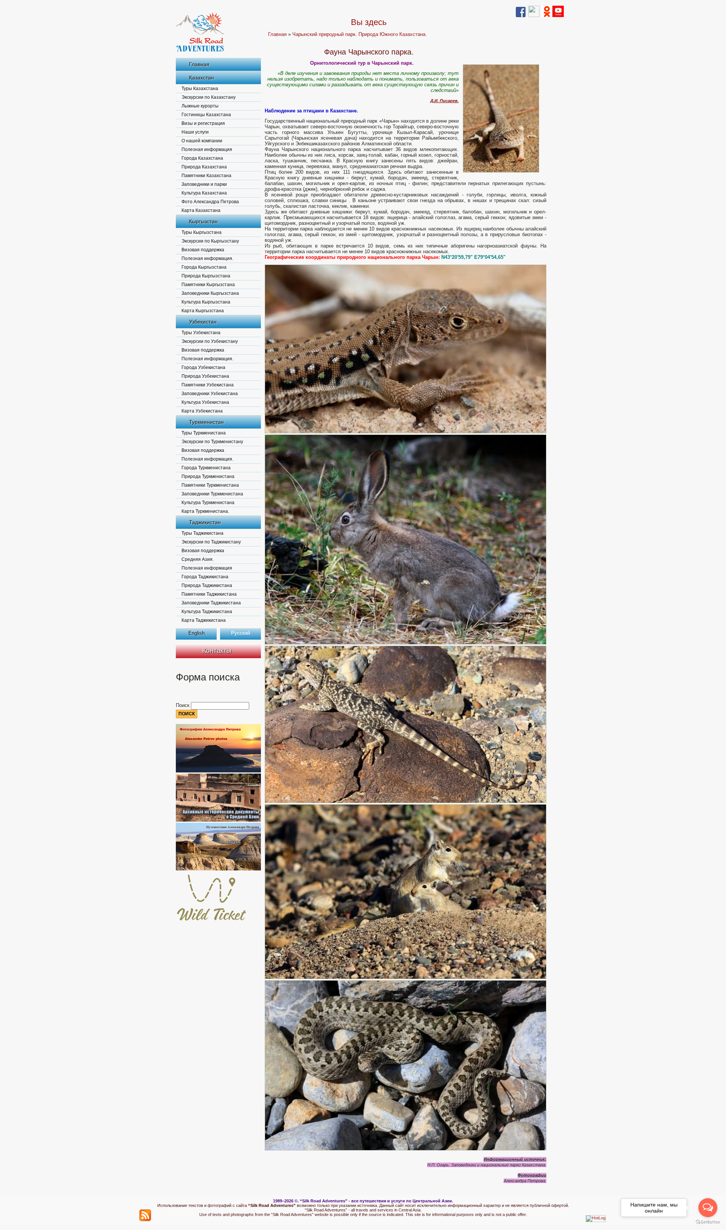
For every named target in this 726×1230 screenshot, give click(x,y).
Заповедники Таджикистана (211, 603)
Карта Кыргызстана (203, 310)
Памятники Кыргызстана (208, 284)
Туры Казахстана (200, 88)
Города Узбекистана (203, 367)
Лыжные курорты (200, 106)
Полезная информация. (207, 258)
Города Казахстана (202, 158)
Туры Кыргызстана (202, 232)
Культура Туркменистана (208, 502)
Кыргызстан (203, 221)
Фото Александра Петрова (210, 201)
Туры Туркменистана (204, 433)
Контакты (216, 650)
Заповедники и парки (204, 184)
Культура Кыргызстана (206, 302)
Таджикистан (205, 522)
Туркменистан (206, 422)
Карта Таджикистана (204, 620)
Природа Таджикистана (207, 585)
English (196, 633)
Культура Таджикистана (207, 611)
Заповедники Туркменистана (212, 494)
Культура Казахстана (204, 193)
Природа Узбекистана (205, 376)
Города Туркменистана (206, 467)
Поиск (183, 705)
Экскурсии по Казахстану (209, 97)
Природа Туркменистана (208, 476)
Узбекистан (203, 322)
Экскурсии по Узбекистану (210, 341)
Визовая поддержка (203, 249)
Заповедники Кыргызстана (210, 293)
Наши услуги (195, 132)
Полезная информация (207, 149)
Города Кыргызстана (204, 267)
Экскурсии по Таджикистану (211, 542)
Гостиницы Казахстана (206, 114)
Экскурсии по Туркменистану (212, 441)
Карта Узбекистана (202, 411)
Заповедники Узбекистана (210, 393)
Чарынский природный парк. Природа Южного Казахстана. (359, 34)
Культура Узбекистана (205, 402)
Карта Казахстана (201, 210)
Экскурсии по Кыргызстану (210, 241)
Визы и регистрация (203, 123)
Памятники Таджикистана (209, 594)
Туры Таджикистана (202, 533)
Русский (240, 633)
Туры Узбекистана (201, 332)
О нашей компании (202, 140)
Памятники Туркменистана (210, 485)
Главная (199, 64)
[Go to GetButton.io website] (708, 1222)
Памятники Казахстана (206, 175)
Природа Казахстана (204, 167)
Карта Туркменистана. (205, 511)
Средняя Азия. (198, 559)
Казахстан (201, 78)
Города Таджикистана (205, 576)
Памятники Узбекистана (208, 385)
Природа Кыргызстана (206, 276)
